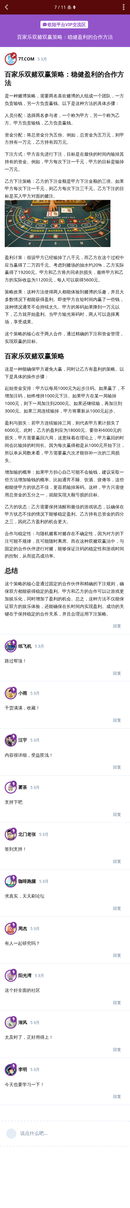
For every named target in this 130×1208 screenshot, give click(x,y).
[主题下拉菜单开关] (123, 7)
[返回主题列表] (6, 7)
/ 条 (63, 7)
